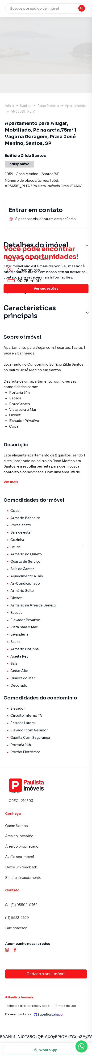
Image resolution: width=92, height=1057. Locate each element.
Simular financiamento (23, 878)
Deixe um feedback (21, 867)
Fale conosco (16, 928)
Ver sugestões (46, 288)
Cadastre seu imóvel (46, 973)
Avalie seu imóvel (19, 857)
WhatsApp (48, 1050)
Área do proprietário (21, 846)
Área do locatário (19, 836)
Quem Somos (16, 826)
